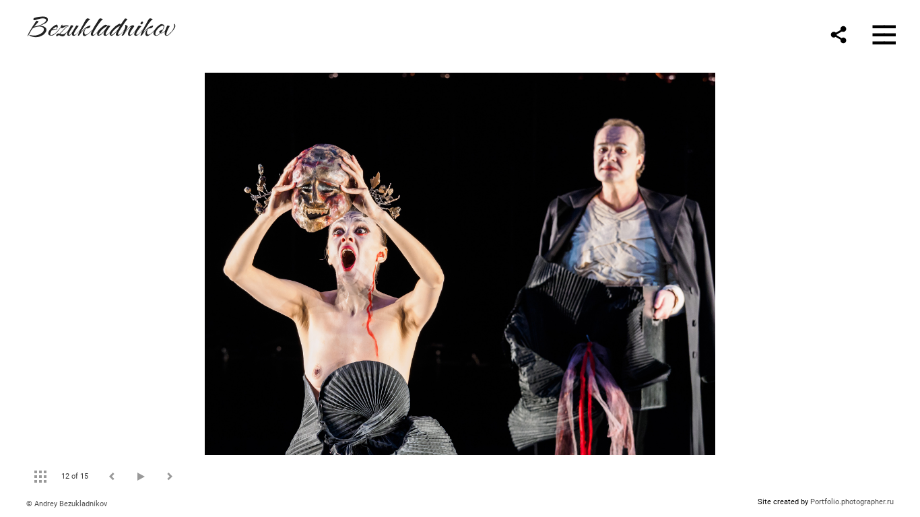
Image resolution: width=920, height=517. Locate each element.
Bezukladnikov (99, 24)
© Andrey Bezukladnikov (66, 503)
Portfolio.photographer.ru (852, 501)
